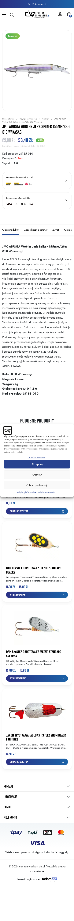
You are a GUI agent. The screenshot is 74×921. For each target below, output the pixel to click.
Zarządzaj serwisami (36, 457)
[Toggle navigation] (4, 14)
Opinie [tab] (68, 230)
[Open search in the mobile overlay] (12, 14)
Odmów (37, 474)
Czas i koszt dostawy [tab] (35, 230)
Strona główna (8, 118)
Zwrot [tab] (55, 230)
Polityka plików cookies (26, 492)
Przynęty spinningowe (28, 118)
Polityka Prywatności (46, 492)
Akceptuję (37, 464)
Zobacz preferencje (37, 485)
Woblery (45, 118)
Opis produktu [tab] (10, 230)
